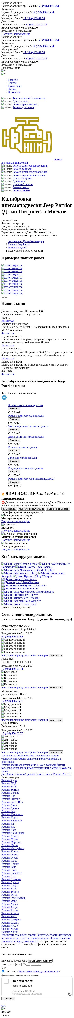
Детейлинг (19, 181)
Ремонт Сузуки (10, 885)
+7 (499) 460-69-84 (48, 5)
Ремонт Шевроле (11, 919)
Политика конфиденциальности (20, 941)
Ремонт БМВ (9, 786)
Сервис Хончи (9, 931)
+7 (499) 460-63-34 (43, 12)
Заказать (14, 408)
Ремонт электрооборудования (30, 165)
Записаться (7, 320)
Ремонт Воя (8, 795)
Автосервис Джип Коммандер (26, 241)
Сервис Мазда (9, 928)
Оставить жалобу (60, 938)
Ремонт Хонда (9, 907)
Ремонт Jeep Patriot (19, 244)
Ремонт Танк (9, 888)
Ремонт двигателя (23, 107)
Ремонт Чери (9, 916)
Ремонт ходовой (22, 168)
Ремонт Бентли (10, 789)
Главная (13, 79)
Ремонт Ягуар (9, 925)
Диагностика (20, 101)
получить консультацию (31, 509)
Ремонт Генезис (10, 798)
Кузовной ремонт (23, 184)
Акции (12, 89)
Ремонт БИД (8, 783)
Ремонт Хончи (9, 910)
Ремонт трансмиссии (25, 104)
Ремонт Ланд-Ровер (12, 832)
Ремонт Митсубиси (12, 848)
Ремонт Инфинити (12, 814)
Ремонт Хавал (9, 904)
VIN (3, 967)
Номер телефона (11, 964)
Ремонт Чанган (10, 913)
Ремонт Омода (9, 854)
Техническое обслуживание (29, 98)
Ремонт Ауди (9, 780)
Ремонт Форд (9, 900)
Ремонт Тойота (10, 891)
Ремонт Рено (8, 866)
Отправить (8, 998)
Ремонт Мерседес (11, 842)
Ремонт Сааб (8, 870)
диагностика (9, 509)
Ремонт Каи (8, 823)
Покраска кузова (22, 178)
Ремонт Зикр (8, 811)
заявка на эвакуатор (57, 509)
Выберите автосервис (14, 960)
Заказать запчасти (47, 934)
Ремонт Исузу (9, 817)
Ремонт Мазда (9, 839)
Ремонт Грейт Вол (12, 801)
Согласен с (32, 971)
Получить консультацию (15, 33)
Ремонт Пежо (9, 860)
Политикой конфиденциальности (38, 971)
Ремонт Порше (10, 863)
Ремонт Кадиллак (11, 820)
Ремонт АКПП (21, 190)
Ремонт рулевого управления (30, 171)
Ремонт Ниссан (10, 851)
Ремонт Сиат (9, 876)
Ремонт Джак (9, 805)
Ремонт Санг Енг (11, 873)
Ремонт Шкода (10, 922)
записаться (56, 655)
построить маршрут (12, 655)
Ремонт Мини (9, 845)
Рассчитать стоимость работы (18, 934)
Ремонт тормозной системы (29, 175)
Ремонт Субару (10, 882)
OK (3, 1005)
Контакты (14, 92)
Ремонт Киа (8, 826)
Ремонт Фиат (9, 894)
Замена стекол (21, 187)
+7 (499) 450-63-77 (36, 24)
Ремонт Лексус (10, 836)
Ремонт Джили (10, 808)
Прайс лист (15, 86)
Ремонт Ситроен (11, 879)
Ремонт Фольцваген (13, 897)
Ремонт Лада (8, 829)
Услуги (12, 82)
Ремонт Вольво (10, 792)
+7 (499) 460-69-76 (34, 18)
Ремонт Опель (9, 857)
